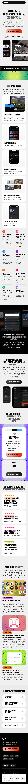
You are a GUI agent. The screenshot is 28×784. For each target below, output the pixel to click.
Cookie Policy (15, 780)
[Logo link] (6, 2)
